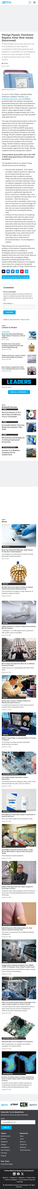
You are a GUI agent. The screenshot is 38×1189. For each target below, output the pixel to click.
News (4, 660)
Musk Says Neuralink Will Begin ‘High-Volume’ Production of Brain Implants (13, 335)
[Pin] (22, 271)
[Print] (3, 271)
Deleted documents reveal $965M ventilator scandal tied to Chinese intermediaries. (18, 970)
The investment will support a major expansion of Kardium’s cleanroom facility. (17, 592)
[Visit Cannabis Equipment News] (24, 1105)
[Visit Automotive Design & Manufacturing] (33, 1105)
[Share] (8, 271)
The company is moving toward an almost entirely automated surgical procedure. (17, 555)
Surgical (5, 584)
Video (5, 409)
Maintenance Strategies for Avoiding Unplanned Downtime (13, 440)
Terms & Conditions (11, 1180)
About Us (5, 1177)
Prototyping (7, 883)
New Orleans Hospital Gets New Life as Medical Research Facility (13, 368)
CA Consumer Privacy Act (27, 1180)
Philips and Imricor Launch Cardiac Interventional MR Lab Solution (14, 356)
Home (5, 422)
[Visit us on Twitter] (22, 1173)
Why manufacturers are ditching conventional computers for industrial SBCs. (16, 1045)
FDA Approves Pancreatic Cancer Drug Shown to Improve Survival (18, 815)
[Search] (30, 2)
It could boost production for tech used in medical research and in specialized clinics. (18, 706)
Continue (9, 312)
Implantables (7, 925)
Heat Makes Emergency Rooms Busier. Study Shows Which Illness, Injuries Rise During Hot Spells (17, 851)
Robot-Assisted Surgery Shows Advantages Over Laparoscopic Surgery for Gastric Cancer (19, 1003)
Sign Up (6, 1127)
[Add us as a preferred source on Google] (26, 271)
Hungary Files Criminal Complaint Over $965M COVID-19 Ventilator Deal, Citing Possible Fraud (18, 966)
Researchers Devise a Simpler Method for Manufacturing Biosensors (16, 701)
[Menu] (34, 2)
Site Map (20, 1182)
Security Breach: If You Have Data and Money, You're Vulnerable (11, 414)
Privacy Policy (31, 1177)
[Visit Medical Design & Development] (5, 1105)
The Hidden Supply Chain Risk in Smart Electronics (15, 778)
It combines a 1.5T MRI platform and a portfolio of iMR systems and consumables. (18, 631)
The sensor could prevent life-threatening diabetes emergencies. (18, 933)
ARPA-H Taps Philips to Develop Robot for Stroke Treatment (19, 739)
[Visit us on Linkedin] (14, 1173)
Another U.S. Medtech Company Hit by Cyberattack (11, 452)
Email (2, 1118)
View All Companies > (19, 392)
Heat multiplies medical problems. (13, 856)
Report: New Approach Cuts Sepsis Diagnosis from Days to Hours (17, 887)
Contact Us (13, 1177)
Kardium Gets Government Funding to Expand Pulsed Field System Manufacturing (12, 345)
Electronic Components (10, 774)
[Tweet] (17, 271)
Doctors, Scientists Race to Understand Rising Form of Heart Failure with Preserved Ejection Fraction (18, 1078)
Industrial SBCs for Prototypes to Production (17, 1041)
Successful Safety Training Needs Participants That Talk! (13, 427)
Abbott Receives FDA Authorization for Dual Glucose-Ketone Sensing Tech (17, 929)
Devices (5, 697)
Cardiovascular (8, 1074)
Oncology (6, 811)
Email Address (8, 303)
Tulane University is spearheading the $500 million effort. (18, 669)
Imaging (5, 623)
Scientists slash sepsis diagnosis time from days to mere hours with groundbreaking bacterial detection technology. (18, 893)
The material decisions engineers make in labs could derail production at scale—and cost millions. (18, 782)
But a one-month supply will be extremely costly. (17, 819)
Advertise (22, 1177)
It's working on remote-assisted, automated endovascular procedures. (16, 743)
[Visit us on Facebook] (18, 1173)
